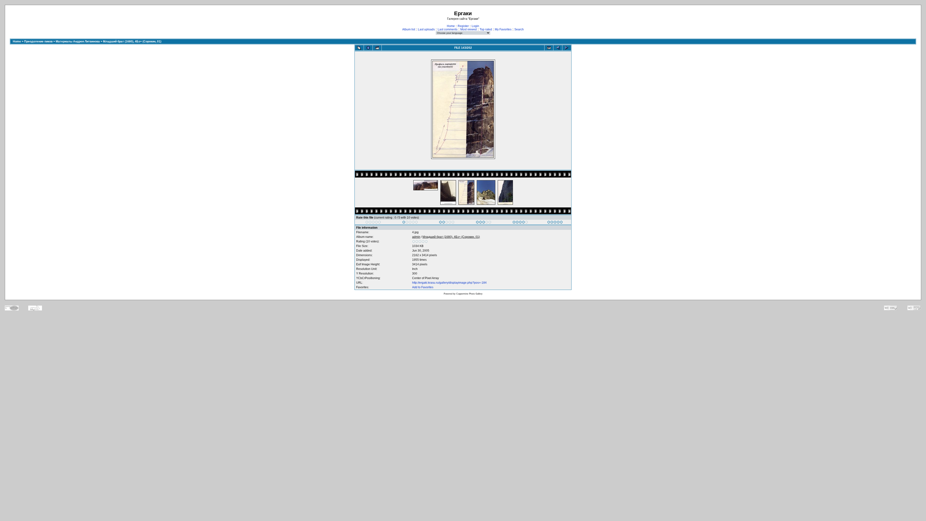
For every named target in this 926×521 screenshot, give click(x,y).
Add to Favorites (422, 287)
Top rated (486, 29)
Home (451, 26)
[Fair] (447, 223)
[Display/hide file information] (368, 47)
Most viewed (468, 29)
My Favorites (503, 29)
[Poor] (410, 223)
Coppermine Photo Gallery (469, 294)
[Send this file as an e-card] (549, 47)
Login (475, 26)
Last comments (447, 29)
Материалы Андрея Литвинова (78, 41)
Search (519, 29)
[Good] (483, 223)
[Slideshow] (377, 47)
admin (416, 237)
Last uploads (426, 29)
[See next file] (566, 47)
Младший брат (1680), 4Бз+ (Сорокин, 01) (132, 41)
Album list (408, 29)
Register (463, 26)
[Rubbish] (373, 223)
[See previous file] (557, 47)
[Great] (555, 223)
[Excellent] (520, 223)
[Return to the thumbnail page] (359, 47)
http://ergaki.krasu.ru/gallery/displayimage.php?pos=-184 (449, 282)
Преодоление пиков (38, 41)
